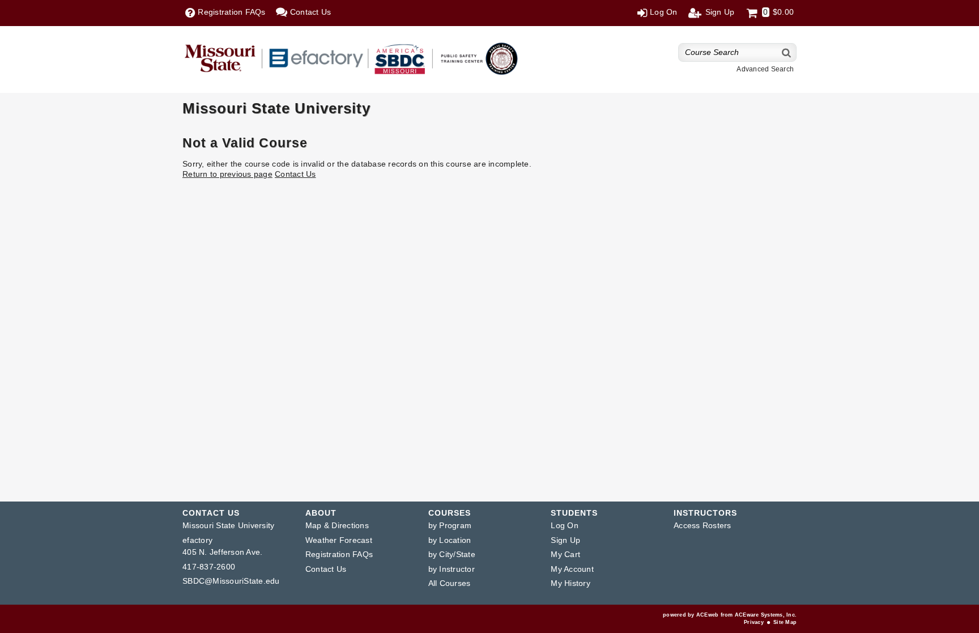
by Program (450, 525)
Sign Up (565, 540)
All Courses (449, 583)
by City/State (451, 554)
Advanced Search (765, 69)
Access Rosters (702, 525)
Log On (564, 525)
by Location (449, 540)
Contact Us (295, 174)
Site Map (785, 622)
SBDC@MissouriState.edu (231, 580)
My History (570, 583)
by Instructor (451, 568)
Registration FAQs (339, 554)
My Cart (565, 554)
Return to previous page (227, 174)
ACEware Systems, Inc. (766, 615)
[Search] (787, 52)
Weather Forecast (338, 540)
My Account (572, 568)
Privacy (754, 622)
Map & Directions (337, 525)
